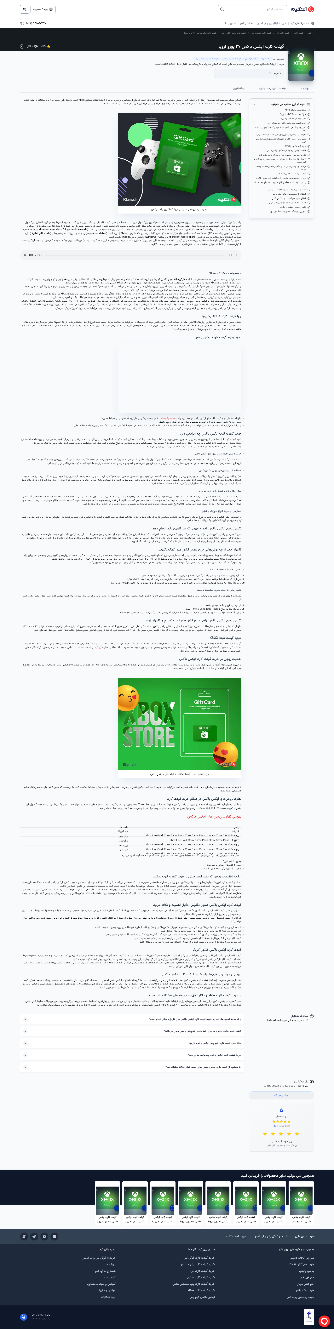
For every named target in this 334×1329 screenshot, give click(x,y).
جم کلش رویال (305, 1284)
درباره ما (111, 1265)
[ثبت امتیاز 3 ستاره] (281, 1134)
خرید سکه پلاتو (305, 1291)
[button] (309, 1317)
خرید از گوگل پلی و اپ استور (271, 23)
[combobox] (254, 9)
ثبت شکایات (108, 1297)
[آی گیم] (300, 9)
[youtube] (44, 1237)
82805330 (36, 23)
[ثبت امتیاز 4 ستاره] (273, 1134)
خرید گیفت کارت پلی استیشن (197, 1265)
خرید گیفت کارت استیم (201, 1277)
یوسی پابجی (306, 1271)
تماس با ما (230, 23)
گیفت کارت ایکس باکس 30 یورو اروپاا (200, 33)
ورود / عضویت (40, 9)
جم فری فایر (306, 1277)
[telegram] (34, 1237)
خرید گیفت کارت (236, 1236)
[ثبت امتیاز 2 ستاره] (289, 1134)
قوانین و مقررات (106, 1291)
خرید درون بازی (304, 1236)
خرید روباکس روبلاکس (300, 1297)
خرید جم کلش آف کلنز (300, 1265)
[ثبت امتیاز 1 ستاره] (297, 1134)
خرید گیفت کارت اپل (202, 1271)
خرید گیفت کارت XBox (201, 1291)
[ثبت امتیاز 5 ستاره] (265, 1134)
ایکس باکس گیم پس (202, 1297)
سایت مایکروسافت (168, 418)
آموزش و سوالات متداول (101, 1284)
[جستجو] (222, 9)
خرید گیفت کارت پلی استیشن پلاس (193, 1284)
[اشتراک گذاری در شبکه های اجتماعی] (22, 46)
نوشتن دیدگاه (281, 1095)
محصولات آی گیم (300, 23)
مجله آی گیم (246, 23)
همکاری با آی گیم (105, 1271)
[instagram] (54, 1237)
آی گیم (311, 33)
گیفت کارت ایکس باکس (261, 33)
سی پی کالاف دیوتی (302, 1258)
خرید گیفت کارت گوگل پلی (199, 1258)
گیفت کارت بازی (282, 33)
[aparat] (24, 1237)
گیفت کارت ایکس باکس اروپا (234, 33)
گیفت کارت (298, 33)
